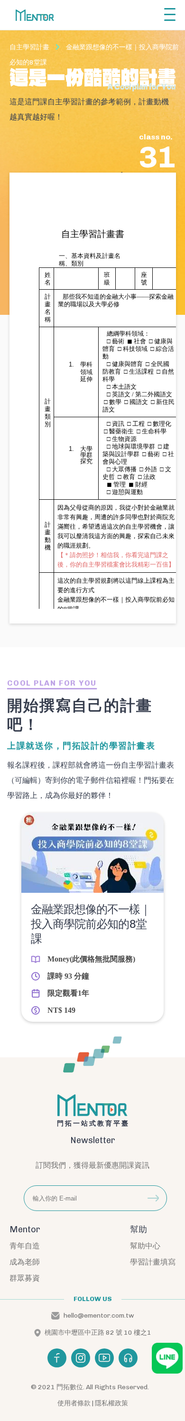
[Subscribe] (153, 1198)
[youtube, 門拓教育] (104, 1357)
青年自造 (24, 1245)
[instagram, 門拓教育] (80, 1357)
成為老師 (24, 1261)
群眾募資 (24, 1278)
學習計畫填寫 (153, 1261)
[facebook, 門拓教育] (56, 1357)
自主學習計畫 (29, 47)
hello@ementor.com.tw (99, 1316)
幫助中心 (145, 1245)
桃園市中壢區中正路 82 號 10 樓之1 (98, 1333)
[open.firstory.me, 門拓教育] (128, 1357)
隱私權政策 (111, 1403)
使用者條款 (74, 1403)
